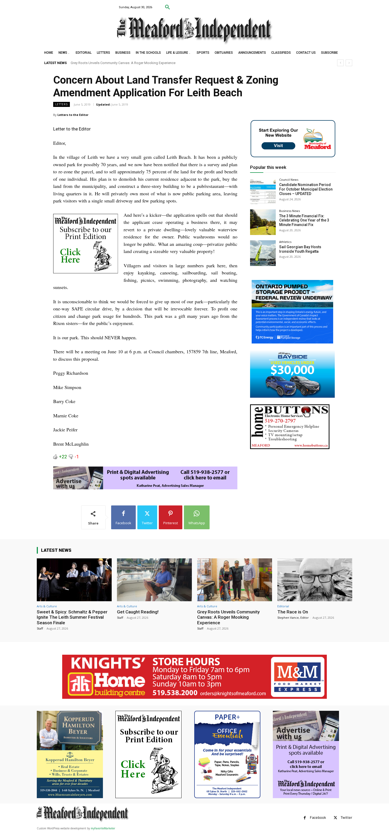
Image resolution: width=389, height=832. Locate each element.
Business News (289, 210)
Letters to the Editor (72, 115)
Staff (40, 628)
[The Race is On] (314, 579)
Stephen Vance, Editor (293, 618)
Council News (288, 179)
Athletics (285, 241)
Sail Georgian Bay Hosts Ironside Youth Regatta (300, 249)
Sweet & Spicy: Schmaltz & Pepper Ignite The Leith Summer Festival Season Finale (72, 617)
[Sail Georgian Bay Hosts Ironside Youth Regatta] (263, 253)
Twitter (346, 817)
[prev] (340, 63)
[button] (167, 7)
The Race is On (82, 63)
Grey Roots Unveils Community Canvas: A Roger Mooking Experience (228, 617)
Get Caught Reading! (138, 611)
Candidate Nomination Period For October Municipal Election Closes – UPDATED (306, 189)
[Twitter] (335, 817)
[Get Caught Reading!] (154, 579)
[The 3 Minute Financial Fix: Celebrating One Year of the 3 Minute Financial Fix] (263, 222)
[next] (349, 63)
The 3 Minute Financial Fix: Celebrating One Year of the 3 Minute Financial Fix (304, 220)
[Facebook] (304, 817)
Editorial (283, 606)
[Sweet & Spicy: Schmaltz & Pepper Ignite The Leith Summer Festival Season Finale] (74, 579)
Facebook (318, 817)
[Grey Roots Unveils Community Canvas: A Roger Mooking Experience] (234, 579)
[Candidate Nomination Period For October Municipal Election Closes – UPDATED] (263, 191)
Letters (61, 104)
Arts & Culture (47, 606)
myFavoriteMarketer (103, 828)
